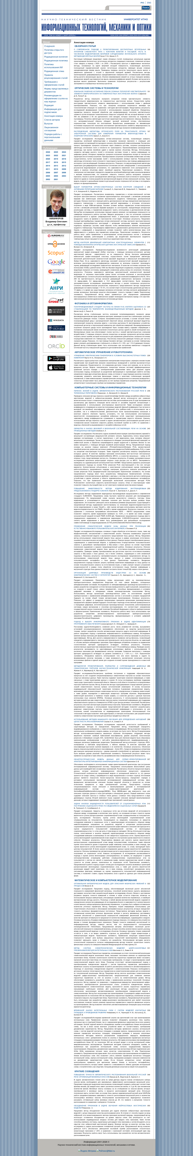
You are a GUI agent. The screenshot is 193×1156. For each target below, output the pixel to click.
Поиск (146, 8)
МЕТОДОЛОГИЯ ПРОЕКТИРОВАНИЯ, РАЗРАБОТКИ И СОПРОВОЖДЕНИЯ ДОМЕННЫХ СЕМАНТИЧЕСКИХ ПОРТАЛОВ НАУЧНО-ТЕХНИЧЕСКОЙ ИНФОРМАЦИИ (110, 667)
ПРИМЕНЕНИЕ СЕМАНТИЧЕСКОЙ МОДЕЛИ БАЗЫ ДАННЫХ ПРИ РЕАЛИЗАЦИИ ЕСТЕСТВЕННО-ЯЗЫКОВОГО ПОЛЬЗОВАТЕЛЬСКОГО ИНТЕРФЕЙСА (110, 527)
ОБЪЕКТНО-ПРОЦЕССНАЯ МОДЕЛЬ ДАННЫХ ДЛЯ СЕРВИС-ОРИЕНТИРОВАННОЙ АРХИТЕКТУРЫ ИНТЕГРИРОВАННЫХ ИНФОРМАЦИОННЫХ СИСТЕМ (110, 760)
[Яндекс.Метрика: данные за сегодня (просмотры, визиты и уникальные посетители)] (87, 1150)
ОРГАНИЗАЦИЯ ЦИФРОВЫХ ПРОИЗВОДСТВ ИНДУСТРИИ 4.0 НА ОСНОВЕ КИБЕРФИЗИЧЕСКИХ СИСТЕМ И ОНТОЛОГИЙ (110, 574)
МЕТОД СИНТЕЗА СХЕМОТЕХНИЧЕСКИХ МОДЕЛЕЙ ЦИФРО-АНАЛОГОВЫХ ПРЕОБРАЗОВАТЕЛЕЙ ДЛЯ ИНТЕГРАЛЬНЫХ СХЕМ (110, 949)
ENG (149, 2)
